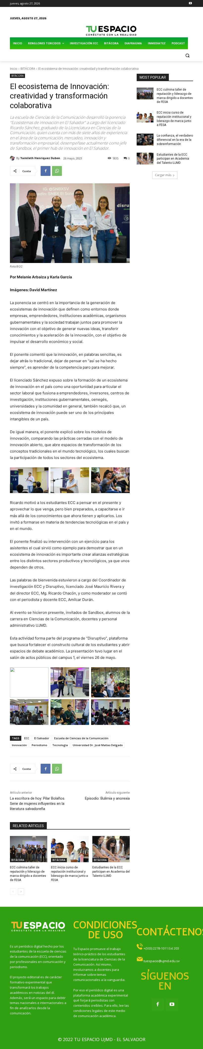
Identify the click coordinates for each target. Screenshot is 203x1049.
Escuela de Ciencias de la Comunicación (81, 738)
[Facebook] (46, 171)
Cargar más (163, 175)
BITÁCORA (28, 69)
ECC (26, 738)
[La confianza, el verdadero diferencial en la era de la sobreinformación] (145, 139)
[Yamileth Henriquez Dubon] (13, 158)
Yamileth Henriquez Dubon (40, 158)
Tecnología (60, 745)
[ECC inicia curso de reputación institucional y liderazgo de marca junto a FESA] (69, 849)
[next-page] (21, 891)
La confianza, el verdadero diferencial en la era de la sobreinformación (175, 140)
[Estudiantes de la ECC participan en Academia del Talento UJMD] (111, 849)
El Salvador (41, 738)
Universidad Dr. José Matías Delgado (98, 745)
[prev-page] (13, 891)
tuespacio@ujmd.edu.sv (162, 961)
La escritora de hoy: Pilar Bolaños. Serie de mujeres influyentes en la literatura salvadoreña (37, 803)
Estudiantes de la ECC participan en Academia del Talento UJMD (111, 872)
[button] (187, 55)
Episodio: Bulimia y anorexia (107, 798)
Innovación (19, 745)
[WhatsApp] (57, 171)
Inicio (13, 69)
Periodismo (39, 745)
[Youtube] (190, 3)
